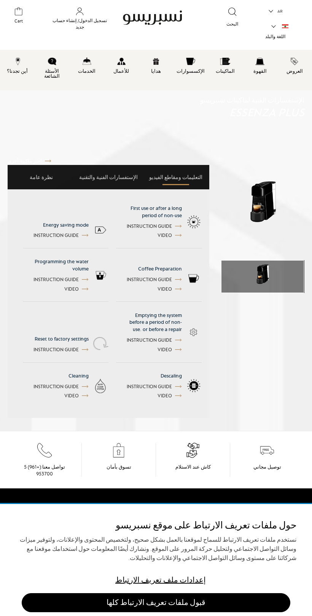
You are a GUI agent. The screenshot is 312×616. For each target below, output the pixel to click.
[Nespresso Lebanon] (157, 24)
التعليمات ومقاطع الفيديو (175, 177)
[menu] (156, 70)
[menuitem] (294, 64)
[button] (276, 11)
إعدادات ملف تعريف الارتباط (160, 580)
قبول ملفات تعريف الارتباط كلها (156, 602)
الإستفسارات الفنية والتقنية (108, 177)
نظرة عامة (41, 177)
